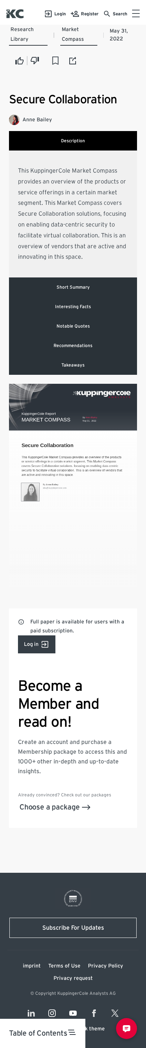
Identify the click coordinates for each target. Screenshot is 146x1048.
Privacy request (73, 978)
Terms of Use (64, 966)
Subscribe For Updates (73, 928)
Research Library (22, 34)
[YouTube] (73, 1013)
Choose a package (49, 807)
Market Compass (73, 34)
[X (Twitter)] (114, 1013)
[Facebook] (93, 1013)
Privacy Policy (105, 966)
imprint (32, 966)
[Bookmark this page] (55, 60)
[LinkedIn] (31, 1013)
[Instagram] (52, 1013)
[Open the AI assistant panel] (126, 1028)
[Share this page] (73, 60)
